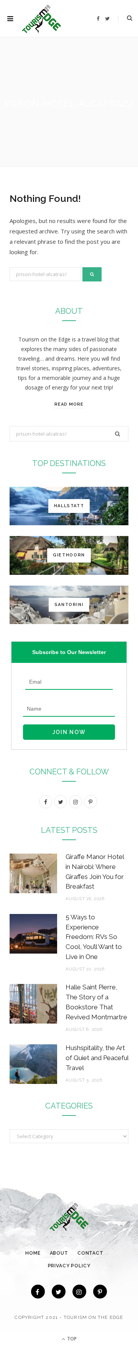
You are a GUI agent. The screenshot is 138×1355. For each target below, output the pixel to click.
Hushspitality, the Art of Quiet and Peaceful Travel (97, 1058)
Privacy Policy (69, 1265)
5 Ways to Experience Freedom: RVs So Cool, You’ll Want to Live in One (94, 936)
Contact (90, 1253)
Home (32, 1253)
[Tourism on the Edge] (41, 18)
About (59, 1253)
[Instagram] (79, 1291)
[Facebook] (38, 1291)
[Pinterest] (100, 1291)
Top (71, 1338)
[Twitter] (59, 1291)
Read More (69, 404)
